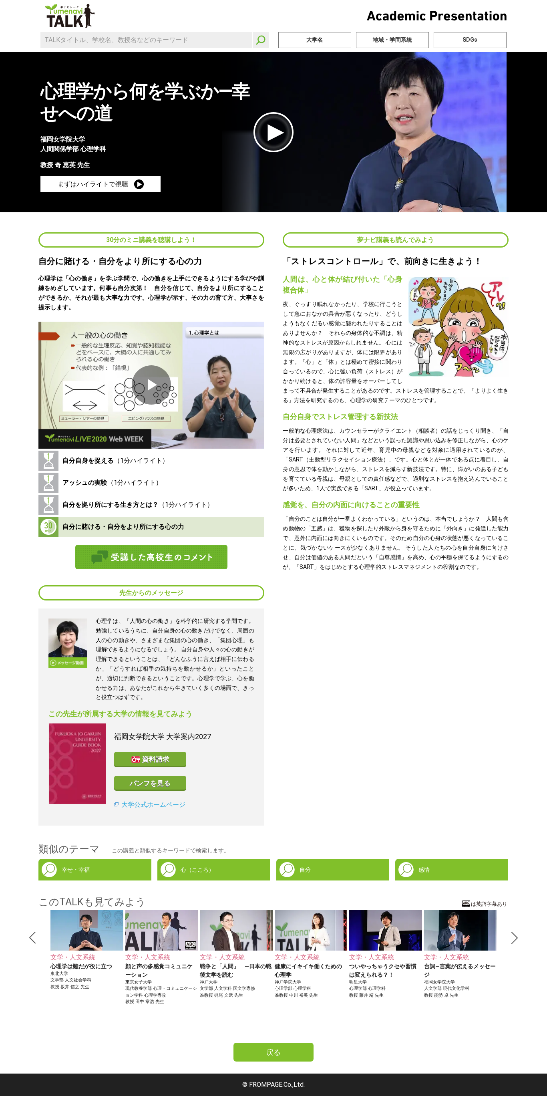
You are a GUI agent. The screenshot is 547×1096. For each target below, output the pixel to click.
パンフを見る (150, 783)
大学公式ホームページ (153, 804)
